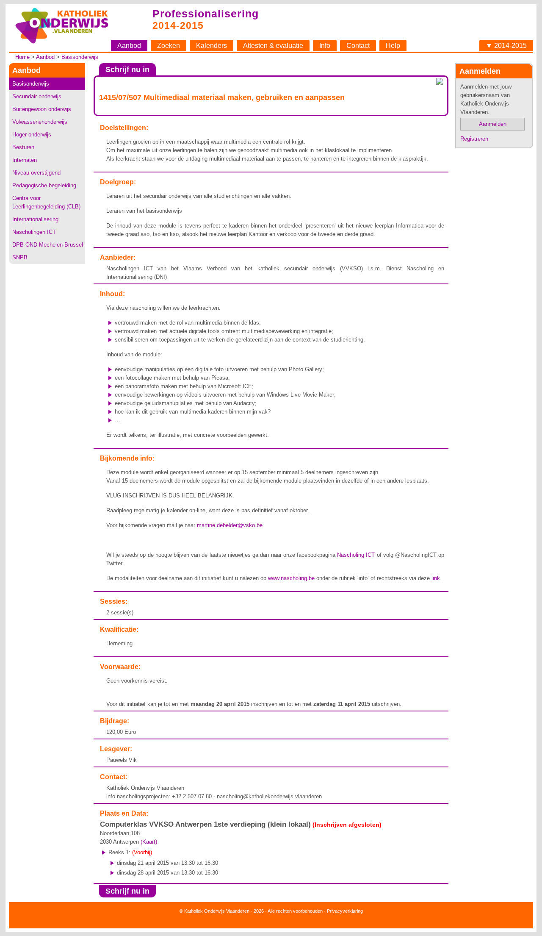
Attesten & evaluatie (273, 45)
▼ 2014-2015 (506, 45)
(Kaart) (149, 842)
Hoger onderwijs (31, 134)
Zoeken (168, 45)
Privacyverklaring (345, 911)
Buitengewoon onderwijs (41, 109)
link (435, 578)
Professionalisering (205, 13)
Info (324, 45)
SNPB (20, 257)
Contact (358, 45)
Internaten (24, 160)
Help (393, 45)
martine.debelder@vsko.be (230, 525)
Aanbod (129, 45)
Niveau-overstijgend (36, 172)
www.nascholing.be (291, 578)
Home (22, 57)
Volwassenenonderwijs (39, 122)
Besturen (23, 147)
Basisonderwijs (79, 57)
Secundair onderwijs (36, 96)
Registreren (474, 139)
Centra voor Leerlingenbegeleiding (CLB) (46, 202)
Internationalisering (35, 219)
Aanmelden (492, 124)
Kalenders (211, 45)
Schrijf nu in (127, 69)
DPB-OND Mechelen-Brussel (47, 245)
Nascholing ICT (356, 555)
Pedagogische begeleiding (44, 185)
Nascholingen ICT (34, 232)
